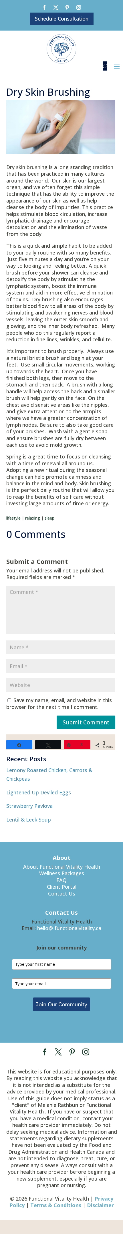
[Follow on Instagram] (78, 7)
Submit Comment (86, 722)
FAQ (61, 880)
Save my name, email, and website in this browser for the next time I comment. (59, 703)
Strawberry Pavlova (29, 805)
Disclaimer (100, 1205)
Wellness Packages (61, 873)
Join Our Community (61, 1004)
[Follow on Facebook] (44, 7)
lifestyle (13, 518)
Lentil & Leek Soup (28, 819)
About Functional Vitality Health (61, 866)
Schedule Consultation (61, 18)
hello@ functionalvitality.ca (69, 928)
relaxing (32, 518)
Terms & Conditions (55, 1205)
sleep (49, 518)
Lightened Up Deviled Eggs (38, 792)
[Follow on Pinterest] (67, 7)
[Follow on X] (55, 7)
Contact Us (61, 893)
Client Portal (61, 886)
